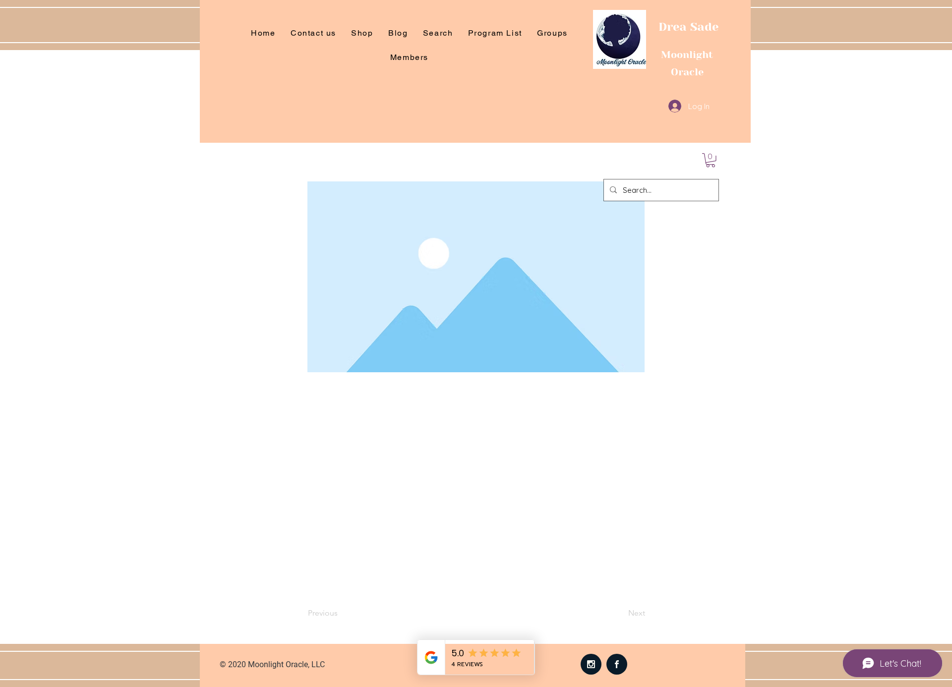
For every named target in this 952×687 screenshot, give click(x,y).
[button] (710, 160)
